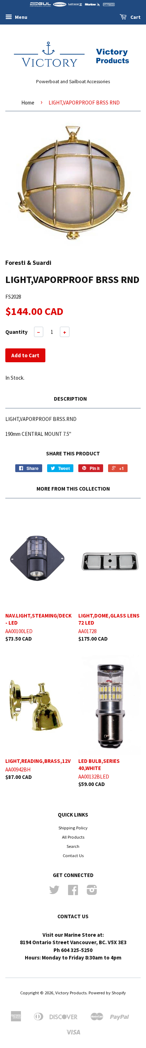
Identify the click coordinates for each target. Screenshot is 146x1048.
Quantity (16, 331)
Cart (135, 17)
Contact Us (73, 855)
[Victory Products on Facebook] (73, 892)
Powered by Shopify (107, 992)
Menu (20, 17)
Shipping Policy (73, 827)
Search (73, 846)
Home (27, 102)
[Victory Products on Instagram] (91, 892)
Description (70, 398)
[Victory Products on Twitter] (54, 892)
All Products (73, 837)
